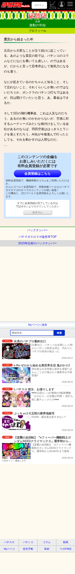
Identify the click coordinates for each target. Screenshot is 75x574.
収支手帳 (52, 8)
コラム (47, 542)
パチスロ (9, 542)
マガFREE (66, 548)
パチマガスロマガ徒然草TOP (38, 236)
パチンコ (28, 542)
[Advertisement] (37, 284)
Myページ (61, 8)
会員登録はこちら (37, 173)
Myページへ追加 (37, 324)
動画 (65, 542)
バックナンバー (37, 230)
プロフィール (37, 30)
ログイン (39, 5)
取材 (46, 548)
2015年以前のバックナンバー (37, 243)
